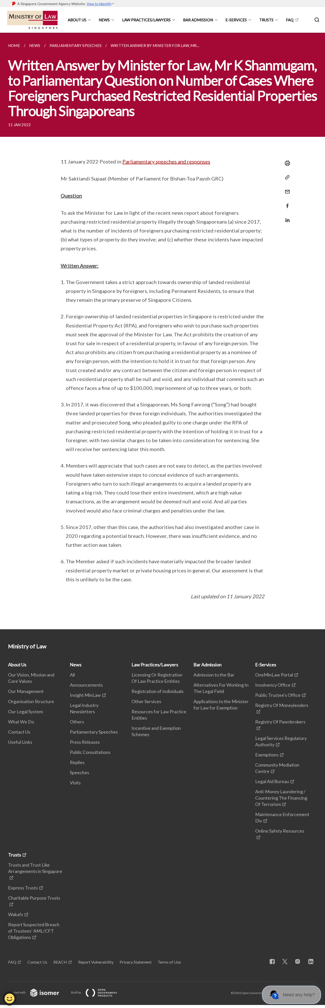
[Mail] (286, 188)
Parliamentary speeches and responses (166, 161)
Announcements (86, 685)
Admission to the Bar (213, 674)
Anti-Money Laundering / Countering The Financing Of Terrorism (281, 798)
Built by (76, 992)
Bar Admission (198, 20)
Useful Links (20, 742)
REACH (60, 962)
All (72, 674)
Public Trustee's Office (278, 695)
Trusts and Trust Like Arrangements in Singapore (35, 868)
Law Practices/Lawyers (146, 20)
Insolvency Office (272, 685)
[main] (162, 331)
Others (77, 721)
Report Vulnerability (95, 962)
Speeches (79, 772)
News (104, 20)
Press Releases (85, 742)
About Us (77, 20)
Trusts (266, 20)
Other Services (146, 701)
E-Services (236, 20)
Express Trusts (23, 887)
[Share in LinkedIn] (286, 216)
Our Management (26, 691)
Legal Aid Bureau (272, 781)
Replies (77, 762)
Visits (75, 782)
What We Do (21, 721)
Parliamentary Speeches (94, 732)
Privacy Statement (136, 962)
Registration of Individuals (158, 691)
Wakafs (15, 914)
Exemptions (267, 754)
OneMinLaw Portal (274, 674)
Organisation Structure (31, 701)
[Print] (286, 163)
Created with (17, 992)
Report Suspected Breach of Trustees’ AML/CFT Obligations (33, 931)
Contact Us (19, 732)
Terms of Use (169, 962)
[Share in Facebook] (286, 202)
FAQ (290, 20)
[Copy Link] (286, 177)
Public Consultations (90, 752)
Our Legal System (25, 711)
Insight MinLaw (85, 695)
